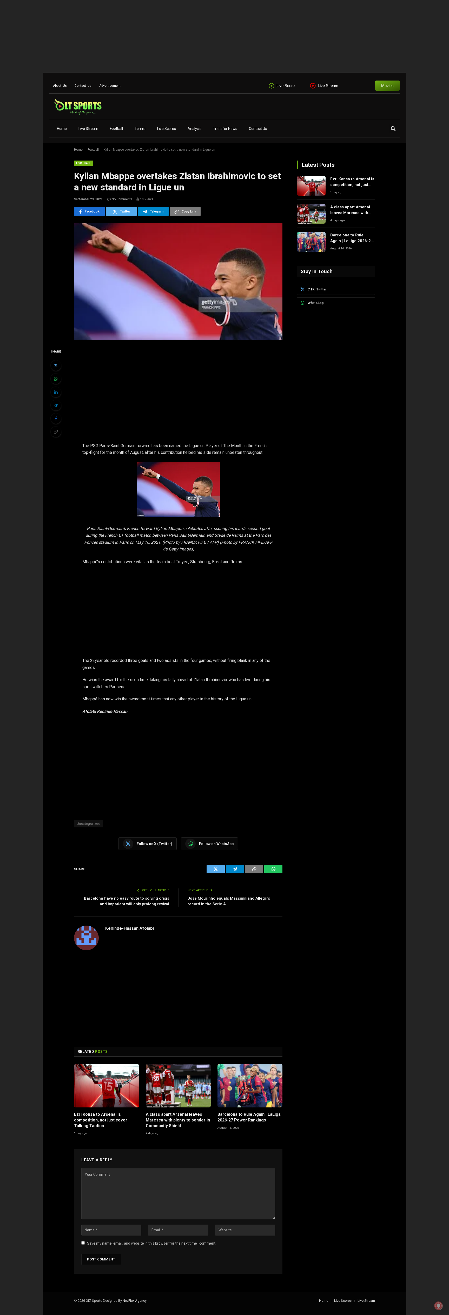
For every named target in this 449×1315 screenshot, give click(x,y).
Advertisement (110, 86)
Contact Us (83, 86)
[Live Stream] (313, 86)
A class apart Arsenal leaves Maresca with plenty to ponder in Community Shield (178, 1120)
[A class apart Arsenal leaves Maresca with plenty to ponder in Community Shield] (178, 1085)
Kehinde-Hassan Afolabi (129, 928)
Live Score (285, 85)
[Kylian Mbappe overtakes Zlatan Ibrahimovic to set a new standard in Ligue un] (178, 281)
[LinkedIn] (56, 392)
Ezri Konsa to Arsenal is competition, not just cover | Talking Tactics (101, 1120)
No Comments (122, 199)
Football (116, 129)
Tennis (140, 129)
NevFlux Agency (135, 1301)
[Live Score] (271, 86)
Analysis (194, 129)
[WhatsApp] (56, 379)
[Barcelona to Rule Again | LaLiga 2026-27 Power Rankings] (249, 1085)
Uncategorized (88, 824)
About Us (60, 86)
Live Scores (166, 129)
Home (62, 129)
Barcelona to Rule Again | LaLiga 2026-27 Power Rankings (249, 1117)
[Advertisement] (156, 36)
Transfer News (225, 129)
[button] (393, 128)
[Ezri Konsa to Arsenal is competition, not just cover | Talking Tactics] (106, 1085)
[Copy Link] (56, 432)
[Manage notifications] (438, 1305)
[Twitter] (56, 365)
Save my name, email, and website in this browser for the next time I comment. (151, 1243)
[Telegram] (56, 405)
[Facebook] (56, 418)
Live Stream (328, 85)
